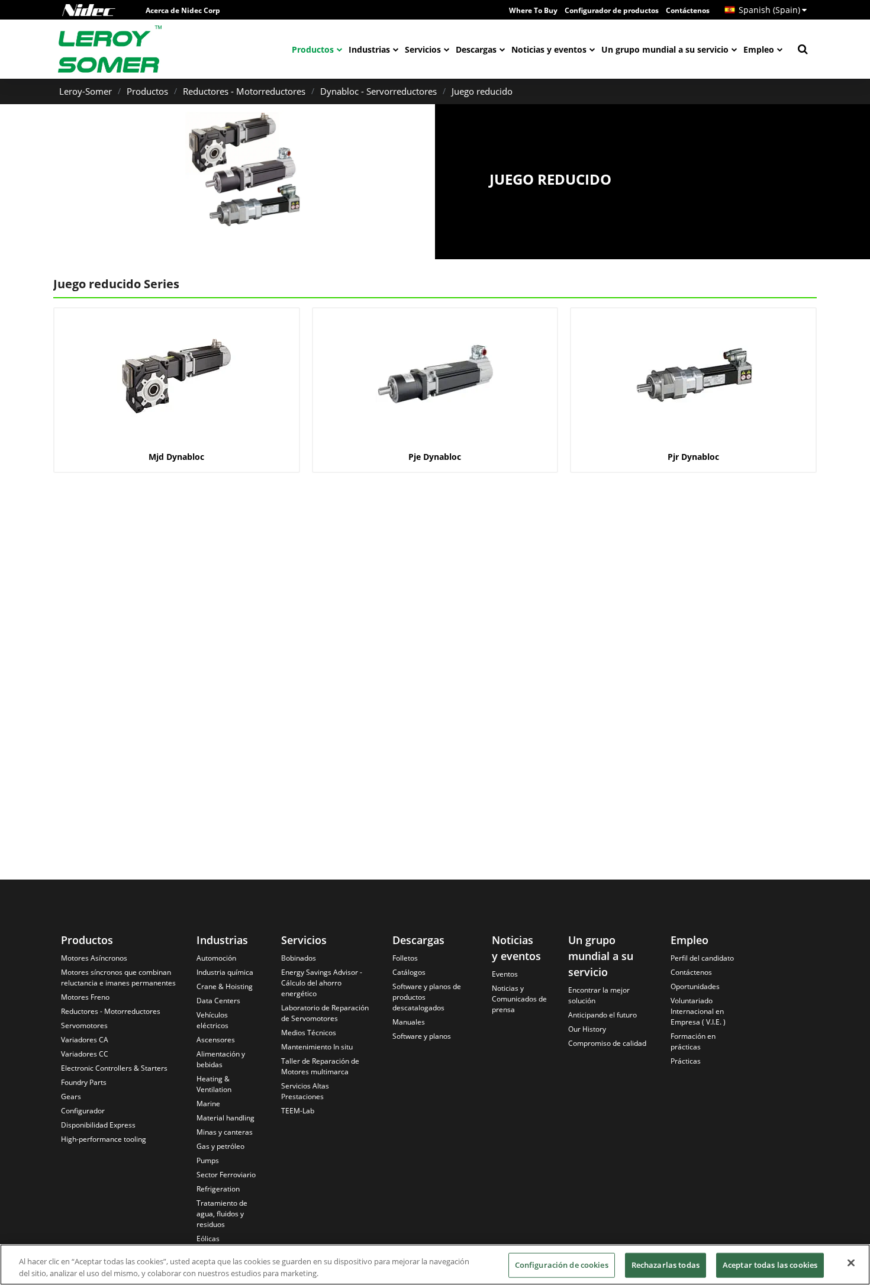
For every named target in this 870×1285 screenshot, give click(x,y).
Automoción (216, 958)
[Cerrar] (851, 1263)
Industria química (224, 972)
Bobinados (298, 958)
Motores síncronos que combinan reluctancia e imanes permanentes (118, 977)
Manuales (408, 1022)
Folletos (405, 958)
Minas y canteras (224, 1132)
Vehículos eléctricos (212, 1020)
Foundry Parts (84, 1082)
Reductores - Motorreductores (244, 91)
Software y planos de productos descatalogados (426, 997)
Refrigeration (218, 1189)
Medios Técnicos (308, 1033)
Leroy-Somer (85, 91)
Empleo (758, 49)
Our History (587, 1029)
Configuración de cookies (561, 1265)
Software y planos (421, 1036)
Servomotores (84, 1025)
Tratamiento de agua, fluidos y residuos (221, 1213)
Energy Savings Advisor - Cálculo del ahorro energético (321, 983)
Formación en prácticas (693, 1041)
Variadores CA (84, 1040)
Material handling (225, 1118)
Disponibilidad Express (98, 1125)
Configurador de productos (612, 10)
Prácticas (686, 1061)
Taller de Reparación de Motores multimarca (320, 1066)
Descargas (476, 49)
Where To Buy (533, 10)
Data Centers (218, 1001)
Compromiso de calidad (607, 1043)
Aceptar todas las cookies (770, 1265)
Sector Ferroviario (226, 1175)
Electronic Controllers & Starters (114, 1068)
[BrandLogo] (110, 49)
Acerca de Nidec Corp (183, 10)
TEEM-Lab (297, 1111)
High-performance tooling (103, 1139)
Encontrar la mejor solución (599, 995)
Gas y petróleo (220, 1146)
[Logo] (88, 10)
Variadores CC (84, 1054)
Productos (313, 49)
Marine (208, 1104)
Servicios (423, 49)
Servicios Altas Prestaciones (305, 1091)
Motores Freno (85, 997)
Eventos (505, 974)
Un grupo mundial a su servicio (665, 49)
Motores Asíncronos (94, 958)
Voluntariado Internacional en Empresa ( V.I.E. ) (698, 1011)
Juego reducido (482, 91)
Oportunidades (695, 986)
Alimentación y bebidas (220, 1059)
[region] (435, 1264)
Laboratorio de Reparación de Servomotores (325, 1013)
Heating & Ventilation (213, 1084)
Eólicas (208, 1239)
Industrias (369, 49)
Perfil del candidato (702, 958)
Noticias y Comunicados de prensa (519, 999)
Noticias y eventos (549, 49)
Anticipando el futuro (602, 1015)
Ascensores (215, 1040)
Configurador (83, 1111)
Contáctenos (688, 10)
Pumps (207, 1160)
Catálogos (409, 972)
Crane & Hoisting (224, 986)
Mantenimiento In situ (317, 1047)
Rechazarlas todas (665, 1265)
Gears (71, 1096)
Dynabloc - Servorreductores (378, 91)
